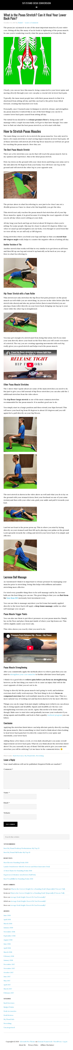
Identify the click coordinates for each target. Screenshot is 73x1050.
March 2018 (8, 952)
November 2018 (9, 932)
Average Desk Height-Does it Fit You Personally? (28, 897)
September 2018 (9, 936)
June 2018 (7, 944)
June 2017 (7, 976)
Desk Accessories (10, 1011)
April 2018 (7, 948)
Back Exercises (18, 756)
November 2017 (9, 968)
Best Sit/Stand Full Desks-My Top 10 (17, 852)
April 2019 (7, 919)
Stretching (40, 756)
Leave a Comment (31, 23)
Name (7, 793)
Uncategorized (9, 1027)
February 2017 (9, 993)
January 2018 (8, 960)
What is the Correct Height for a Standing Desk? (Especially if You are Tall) (38, 889)
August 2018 (8, 940)
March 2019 (8, 923)
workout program (54, 715)
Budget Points (9, 1007)
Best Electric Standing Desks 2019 (16, 862)
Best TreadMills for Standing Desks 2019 (18, 879)
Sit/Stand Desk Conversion (36, 3)
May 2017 (7, 981)
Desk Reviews (8, 1015)
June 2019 (7, 915)
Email (7, 803)
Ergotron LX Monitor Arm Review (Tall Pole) (20, 875)
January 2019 (8, 928)
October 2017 (8, 972)
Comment (8, 769)
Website (7, 813)
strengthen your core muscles (22, 674)
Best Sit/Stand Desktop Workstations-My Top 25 (21, 848)
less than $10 (12, 598)
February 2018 (9, 956)
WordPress (57, 1042)
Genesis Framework (45, 1042)
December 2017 (9, 964)
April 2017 (7, 985)
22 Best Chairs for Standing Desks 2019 (18, 871)
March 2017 (8, 989)
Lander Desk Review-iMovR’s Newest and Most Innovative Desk (27, 867)
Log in (65, 1042)
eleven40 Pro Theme (27, 1042)
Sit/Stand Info (30, 756)
